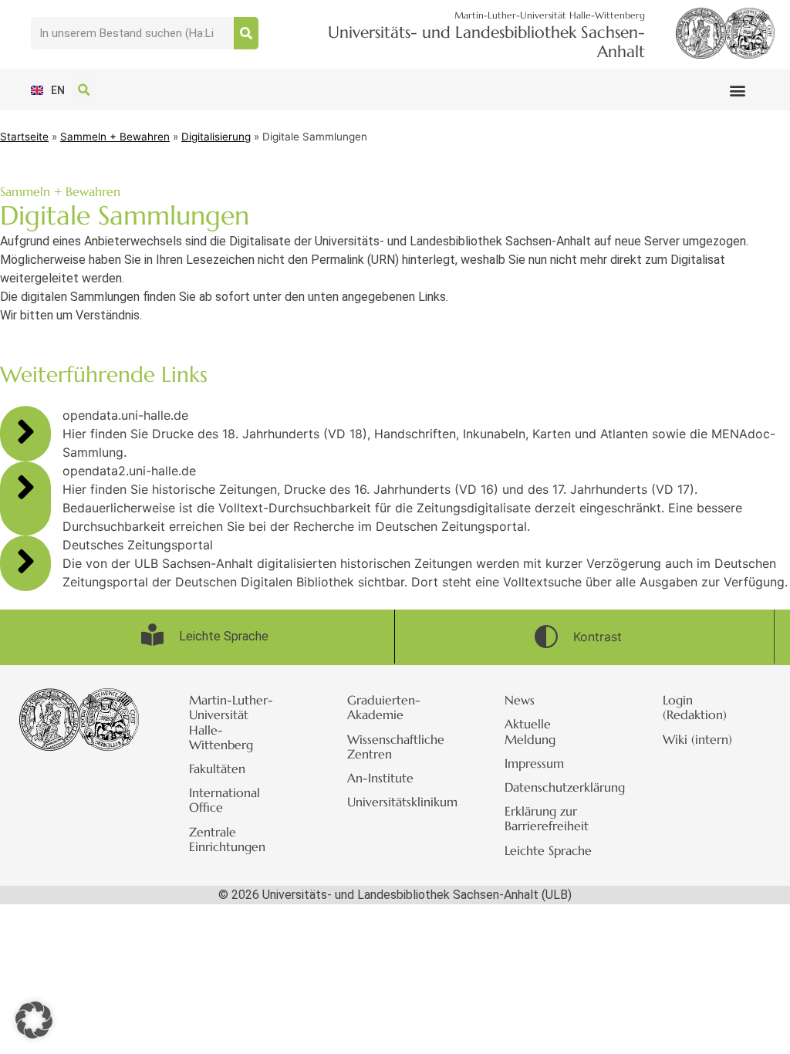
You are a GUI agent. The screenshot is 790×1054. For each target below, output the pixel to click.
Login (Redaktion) (695, 707)
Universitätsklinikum (402, 801)
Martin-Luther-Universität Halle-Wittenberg (231, 722)
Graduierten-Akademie (383, 707)
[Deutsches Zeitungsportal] (25, 561)
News (520, 700)
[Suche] (246, 33)
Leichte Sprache (548, 850)
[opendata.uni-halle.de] (25, 431)
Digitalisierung (216, 136)
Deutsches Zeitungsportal (137, 544)
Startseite (24, 136)
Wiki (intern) (697, 739)
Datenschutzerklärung (560, 787)
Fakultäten (217, 768)
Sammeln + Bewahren (115, 136)
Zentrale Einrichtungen (227, 839)
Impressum (534, 763)
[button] (737, 90)
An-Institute (380, 777)
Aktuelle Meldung (530, 731)
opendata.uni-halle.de (125, 415)
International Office (224, 800)
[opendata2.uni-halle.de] (25, 487)
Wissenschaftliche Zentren (395, 746)
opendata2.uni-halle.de (129, 470)
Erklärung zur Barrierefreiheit (547, 818)
